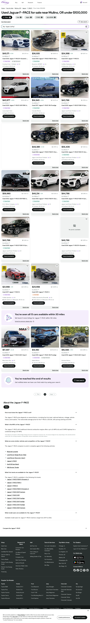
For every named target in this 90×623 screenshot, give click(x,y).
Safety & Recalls (20, 563)
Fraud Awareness (68, 608)
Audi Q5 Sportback (13, 464)
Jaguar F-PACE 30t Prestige (16, 505)
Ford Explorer (34, 598)
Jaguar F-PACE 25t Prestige (16, 501)
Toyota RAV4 (4, 586)
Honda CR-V (19, 586)
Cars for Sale (9, 8)
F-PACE (30, 8)
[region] (45, 616)
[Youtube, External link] (81, 570)
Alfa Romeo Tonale (13, 467)
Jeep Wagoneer (50, 592)
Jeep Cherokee (50, 598)
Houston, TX (62, 549)
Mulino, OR (18, 8)
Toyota (3, 584)
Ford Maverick (35, 586)
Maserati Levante (12, 451)
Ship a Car (47, 553)
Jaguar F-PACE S (12, 486)
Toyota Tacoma (5, 592)
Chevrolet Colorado (66, 600)
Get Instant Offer (34, 549)
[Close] (88, 610)
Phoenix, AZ (62, 554)
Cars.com (14, 616)
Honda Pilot (19, 595)
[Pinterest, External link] (87, 570)
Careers (45, 608)
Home (3, 8)
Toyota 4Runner (5, 598)
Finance (39, 2)
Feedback (78, 608)
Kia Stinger (79, 592)
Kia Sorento (79, 589)
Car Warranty (48, 556)
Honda (18, 584)
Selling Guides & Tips (35, 556)
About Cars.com (13, 608)
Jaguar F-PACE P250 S (14, 482)
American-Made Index (22, 566)
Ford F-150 (34, 592)
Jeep (47, 584)
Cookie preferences (64, 617)
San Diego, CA (62, 566)
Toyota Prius (4, 589)
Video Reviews (19, 569)
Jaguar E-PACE (12, 461)
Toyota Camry (5, 595)
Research (30, 2)
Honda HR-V (19, 598)
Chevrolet (64, 584)
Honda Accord (20, 592)
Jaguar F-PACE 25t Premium (16, 492)
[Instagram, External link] (84, 570)
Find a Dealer (4, 559)
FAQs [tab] (6, 407)
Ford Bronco (34, 589)
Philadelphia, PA (63, 560)
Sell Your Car (33, 546)
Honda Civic (19, 589)
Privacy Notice (21, 615)
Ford (32, 584)
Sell (23, 2)
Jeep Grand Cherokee (52, 589)
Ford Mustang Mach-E (37, 595)
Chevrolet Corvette (66, 586)
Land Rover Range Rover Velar (16, 455)
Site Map (46, 565)
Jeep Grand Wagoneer (52, 595)
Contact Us (24, 608)
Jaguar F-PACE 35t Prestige (16, 498)
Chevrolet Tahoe (65, 597)
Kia (77, 584)
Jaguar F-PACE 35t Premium (16, 508)
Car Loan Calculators (50, 546)
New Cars (3, 549)
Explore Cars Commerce (80, 546)
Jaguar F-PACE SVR (13, 495)
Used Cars (4, 546)
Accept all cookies (80, 617)
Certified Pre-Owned (7, 552)
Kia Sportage (79, 586)
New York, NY (62, 563)
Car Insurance (48, 559)
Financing (3, 571)
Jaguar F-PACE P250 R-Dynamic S (18, 479)
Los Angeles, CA (63, 552)
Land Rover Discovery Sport (16, 458)
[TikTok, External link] (74, 570)
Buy (16, 2)
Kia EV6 (78, 598)
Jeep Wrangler (50, 586)
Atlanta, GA (62, 557)
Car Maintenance (49, 562)
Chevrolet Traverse (66, 594)
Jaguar (24, 8)
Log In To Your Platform (79, 549)
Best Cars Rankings (21, 560)
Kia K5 (77, 595)
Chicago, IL (62, 546)
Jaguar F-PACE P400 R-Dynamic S (18, 489)
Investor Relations (34, 608)
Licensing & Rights (54, 608)
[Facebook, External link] (78, 570)
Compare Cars (20, 557)
